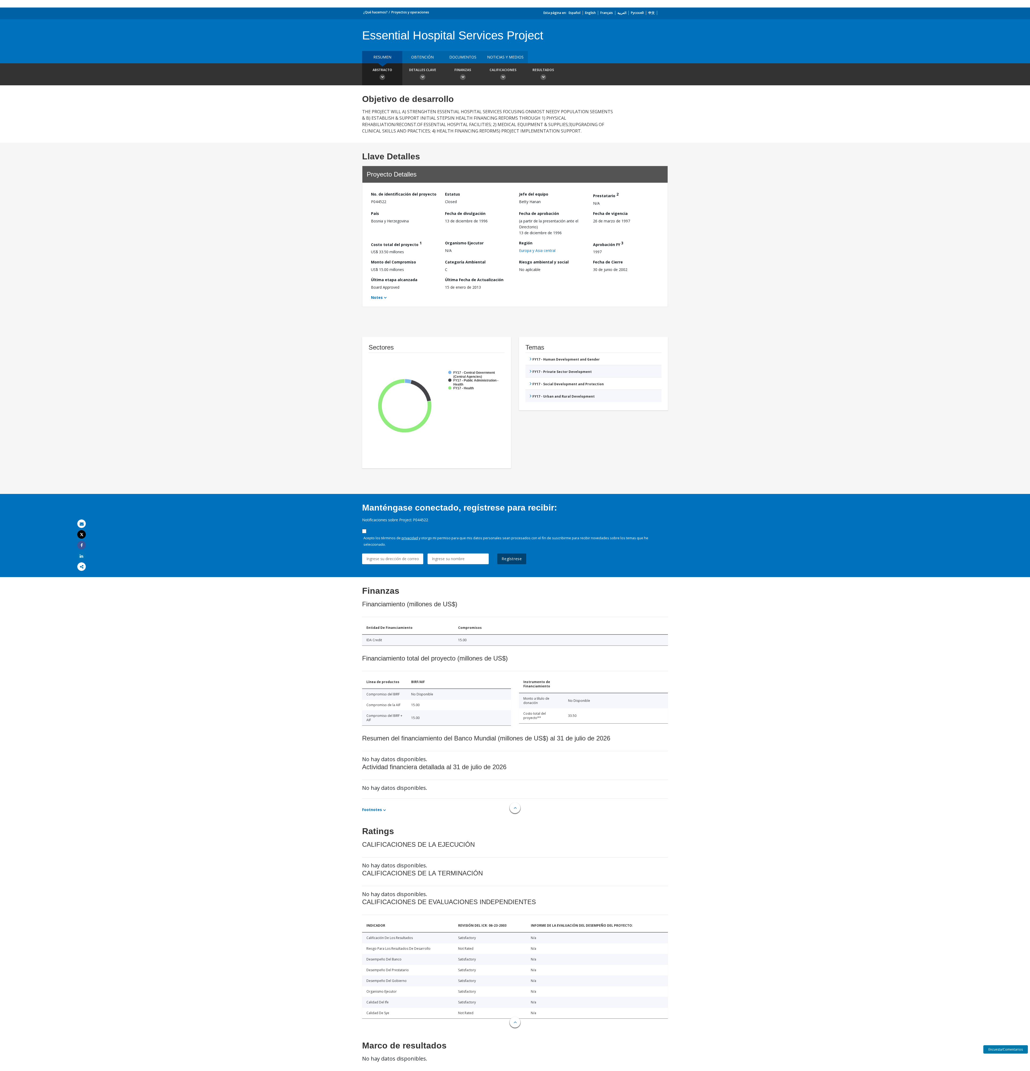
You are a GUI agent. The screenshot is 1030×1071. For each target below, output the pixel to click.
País (375, 213)
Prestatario (606, 195)
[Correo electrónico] (81, 524)
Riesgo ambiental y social (544, 262)
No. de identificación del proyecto (403, 194)
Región (525, 242)
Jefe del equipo (533, 194)
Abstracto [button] (382, 70)
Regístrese (512, 558)
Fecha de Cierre (608, 262)
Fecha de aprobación (539, 213)
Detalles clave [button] (422, 70)
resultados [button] (543, 70)
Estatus (452, 194)
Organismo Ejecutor (464, 242)
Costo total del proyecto (396, 243)
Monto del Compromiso (393, 262)
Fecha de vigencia (610, 213)
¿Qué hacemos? (375, 12)
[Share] (81, 545)
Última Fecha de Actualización (474, 279)
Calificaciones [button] (503, 70)
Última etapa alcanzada (394, 279)
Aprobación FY (608, 243)
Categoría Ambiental (465, 262)
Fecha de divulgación (465, 213)
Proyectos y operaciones (410, 12)
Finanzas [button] (462, 70)
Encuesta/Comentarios (1005, 1049)
